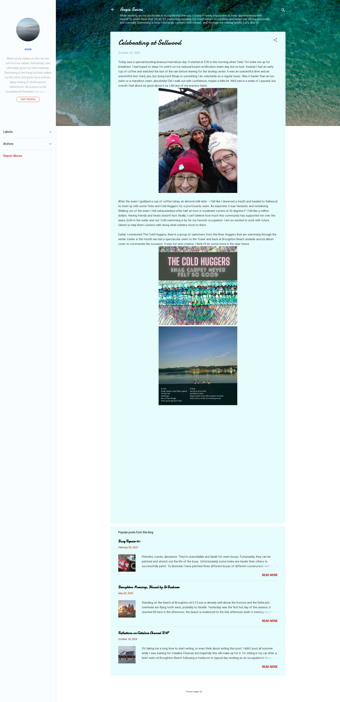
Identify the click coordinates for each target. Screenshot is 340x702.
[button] (275, 41)
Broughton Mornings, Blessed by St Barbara (148, 587)
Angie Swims (131, 9)
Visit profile (28, 99)
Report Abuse (12, 156)
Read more (270, 575)
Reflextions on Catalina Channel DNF (143, 633)
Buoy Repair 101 (129, 541)
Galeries (207, 691)
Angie (28, 49)
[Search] (283, 11)
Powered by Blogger (200, 684)
